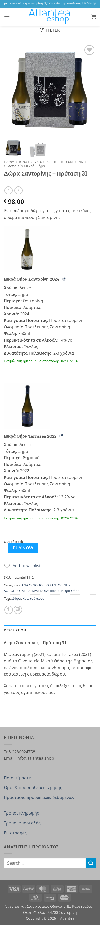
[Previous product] (18, 190)
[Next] (88, 90)
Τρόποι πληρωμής (21, 813)
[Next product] (8, 190)
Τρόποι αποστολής (22, 823)
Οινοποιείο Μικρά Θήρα (24, 166)
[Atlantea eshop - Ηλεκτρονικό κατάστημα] (50, 17)
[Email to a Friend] (18, 610)
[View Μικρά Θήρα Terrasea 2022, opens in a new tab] (61, 436)
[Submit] (91, 863)
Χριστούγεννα (33, 598)
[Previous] (12, 90)
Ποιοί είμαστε (17, 778)
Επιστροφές (15, 833)
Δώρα (16, 598)
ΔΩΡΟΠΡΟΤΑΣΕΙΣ (17, 590)
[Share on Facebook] (8, 610)
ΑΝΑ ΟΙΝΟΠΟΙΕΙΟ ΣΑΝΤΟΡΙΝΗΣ (61, 161)
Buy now (23, 548)
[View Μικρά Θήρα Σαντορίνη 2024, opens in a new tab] (64, 279)
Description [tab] (15, 630)
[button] (7, 16)
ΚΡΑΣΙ (24, 161)
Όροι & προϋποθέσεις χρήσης (33, 787)
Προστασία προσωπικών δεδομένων (39, 797)
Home (9, 161)
